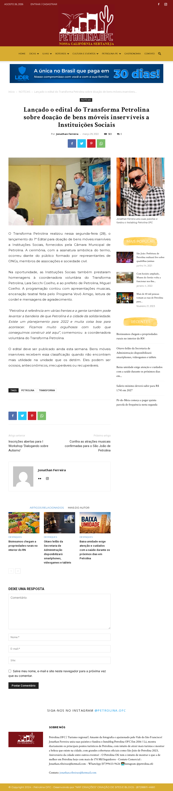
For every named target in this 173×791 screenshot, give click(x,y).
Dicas (32, 53)
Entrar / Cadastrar (44, 4)
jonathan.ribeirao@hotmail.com (77, 773)
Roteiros (60, 53)
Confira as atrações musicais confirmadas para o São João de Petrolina (88, 446)
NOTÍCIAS (24, 92)
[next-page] (17, 571)
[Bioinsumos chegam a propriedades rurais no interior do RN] (23, 522)
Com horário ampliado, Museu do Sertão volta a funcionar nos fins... (149, 277)
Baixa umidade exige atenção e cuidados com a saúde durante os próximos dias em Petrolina (95, 550)
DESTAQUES (15, 537)
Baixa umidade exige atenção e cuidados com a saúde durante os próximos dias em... (139, 371)
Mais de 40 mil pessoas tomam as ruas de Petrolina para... (150, 297)
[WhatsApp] (101, 143)
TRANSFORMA (47, 390)
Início (11, 92)
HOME (22, 53)
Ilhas (45, 53)
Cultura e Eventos (84, 53)
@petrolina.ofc (110, 710)
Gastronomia (132, 53)
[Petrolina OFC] (86, 23)
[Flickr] (41, 478)
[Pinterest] (91, 143)
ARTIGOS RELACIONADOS (47, 507)
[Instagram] (165, 4)
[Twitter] (81, 143)
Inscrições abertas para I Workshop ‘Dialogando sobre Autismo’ (28, 446)
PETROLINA (27, 390)
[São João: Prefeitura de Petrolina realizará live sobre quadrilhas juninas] (124, 257)
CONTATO (150, 53)
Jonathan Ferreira (67, 133)
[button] (159, 54)
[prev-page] (11, 571)
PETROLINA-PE (110, 53)
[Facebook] (158, 4)
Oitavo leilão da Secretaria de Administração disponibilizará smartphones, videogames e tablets (136, 353)
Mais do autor (78, 507)
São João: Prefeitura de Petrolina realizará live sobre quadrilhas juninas (150, 257)
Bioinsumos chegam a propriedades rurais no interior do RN (23, 545)
